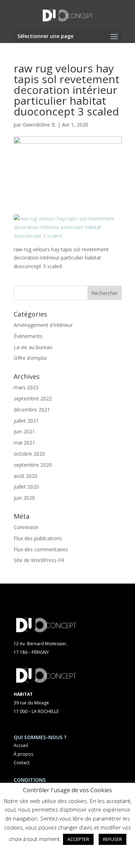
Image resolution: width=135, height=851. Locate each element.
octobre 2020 (29, 453)
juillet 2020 (26, 486)
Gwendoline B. (39, 124)
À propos (23, 754)
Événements (28, 336)
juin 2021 (24, 431)
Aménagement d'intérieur (43, 325)
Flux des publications (38, 538)
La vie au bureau (33, 347)
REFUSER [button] (112, 839)
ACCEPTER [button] (78, 839)
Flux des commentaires (41, 549)
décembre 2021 (32, 409)
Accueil (21, 745)
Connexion (26, 527)
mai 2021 (24, 442)
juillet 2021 (26, 420)
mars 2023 (26, 387)
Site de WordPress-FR (39, 560)
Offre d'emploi (30, 358)
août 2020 (25, 475)
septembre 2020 (33, 464)
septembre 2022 (33, 398)
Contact (22, 763)
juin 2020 (24, 497)
